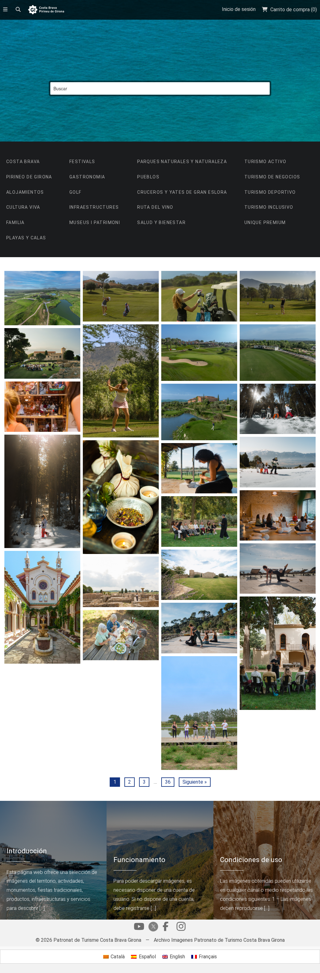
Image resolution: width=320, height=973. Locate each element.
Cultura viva (23, 207)
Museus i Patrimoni (94, 222)
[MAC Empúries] (42, 353)
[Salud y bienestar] (120, 497)
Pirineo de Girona (29, 176)
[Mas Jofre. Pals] (199, 468)
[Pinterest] (181, 928)
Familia (15, 222)
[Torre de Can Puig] (277, 653)
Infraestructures (94, 207)
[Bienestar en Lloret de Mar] (199, 628)
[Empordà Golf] (42, 298)
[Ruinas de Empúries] (120, 581)
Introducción (27, 851)
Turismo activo (265, 161)
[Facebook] (165, 928)
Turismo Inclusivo (268, 207)
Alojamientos (25, 192)
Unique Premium (265, 222)
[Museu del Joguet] (42, 407)
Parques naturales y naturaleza (182, 161)
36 (168, 782)
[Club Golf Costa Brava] (277, 296)
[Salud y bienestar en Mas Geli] (199, 713)
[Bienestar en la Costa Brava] (277, 568)
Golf (75, 192)
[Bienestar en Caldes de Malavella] (42, 607)
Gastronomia (87, 176)
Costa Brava (23, 161)
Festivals (82, 161)
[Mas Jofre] (199, 575)
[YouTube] (139, 928)
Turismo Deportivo (270, 192)
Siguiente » (194, 782)
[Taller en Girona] (199, 521)
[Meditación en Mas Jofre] (277, 515)
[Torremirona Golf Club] (120, 296)
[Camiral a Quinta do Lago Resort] (277, 352)
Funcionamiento (139, 860)
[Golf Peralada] (199, 412)
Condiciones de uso (251, 860)
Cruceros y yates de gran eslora (182, 192)
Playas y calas (26, 237)
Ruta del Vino (155, 207)
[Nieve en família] (277, 462)
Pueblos (148, 176)
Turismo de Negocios (272, 176)
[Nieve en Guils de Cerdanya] (42, 491)
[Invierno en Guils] (277, 409)
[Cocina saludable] (120, 635)
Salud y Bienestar (161, 222)
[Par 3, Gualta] (120, 381)
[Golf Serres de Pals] (199, 296)
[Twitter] (152, 927)
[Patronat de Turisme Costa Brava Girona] (46, 10)
